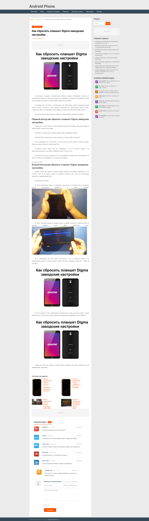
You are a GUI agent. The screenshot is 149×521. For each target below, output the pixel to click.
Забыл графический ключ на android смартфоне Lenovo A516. (47, 404)
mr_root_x (101, 91)
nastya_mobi (102, 110)
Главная (31, 19)
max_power (102, 96)
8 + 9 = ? (46, 505)
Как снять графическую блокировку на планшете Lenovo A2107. (76, 404)
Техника (99, 12)
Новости (65, 12)
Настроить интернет (53, 12)
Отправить (50, 510)
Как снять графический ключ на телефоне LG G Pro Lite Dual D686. (76, 383)
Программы (89, 12)
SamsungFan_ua (103, 81)
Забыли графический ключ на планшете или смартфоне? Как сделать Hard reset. (47, 385)
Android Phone (42, 6)
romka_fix (101, 101)
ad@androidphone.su (54, 519)
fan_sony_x (102, 86)
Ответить (79, 427)
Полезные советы (77, 12)
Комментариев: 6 (39, 38)
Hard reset (34, 12)
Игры (42, 12)
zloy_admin (102, 105)
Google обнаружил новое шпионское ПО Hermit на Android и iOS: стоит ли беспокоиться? (106, 71)
